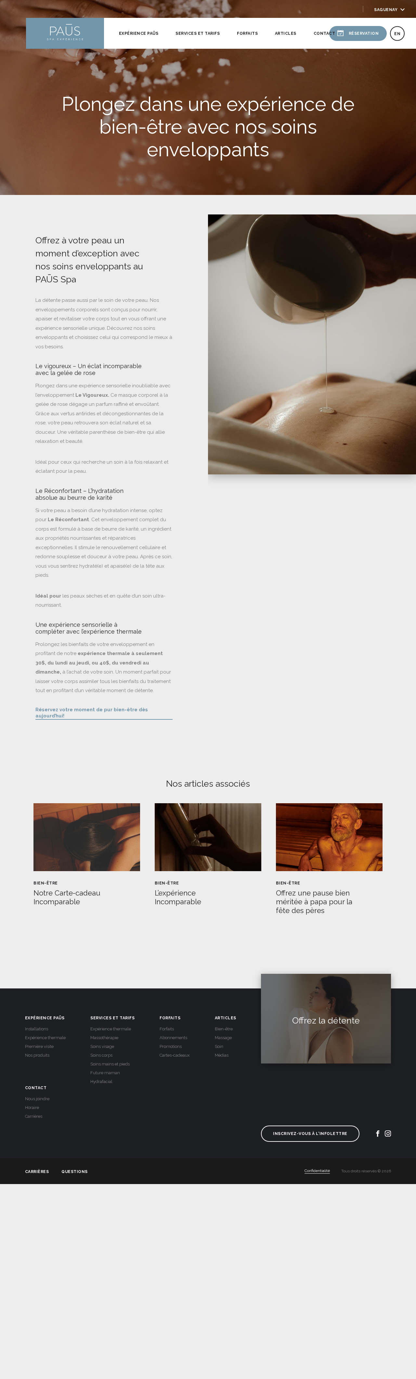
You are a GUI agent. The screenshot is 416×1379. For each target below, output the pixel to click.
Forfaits (247, 33)
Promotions (171, 1046)
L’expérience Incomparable (178, 897)
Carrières (33, 1116)
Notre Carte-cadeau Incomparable (66, 897)
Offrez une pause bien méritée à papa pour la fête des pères (314, 902)
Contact (324, 33)
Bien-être (45, 883)
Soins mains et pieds (110, 1064)
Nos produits (37, 1055)
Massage (223, 1037)
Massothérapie (104, 1037)
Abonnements (173, 1037)
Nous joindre (37, 1098)
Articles (285, 33)
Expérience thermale (45, 1037)
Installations (36, 1028)
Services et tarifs (198, 33)
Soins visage (102, 1046)
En (397, 33)
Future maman (105, 1072)
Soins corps (101, 1055)
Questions (74, 1171)
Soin (219, 1046)
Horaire (32, 1107)
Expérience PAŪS (139, 33)
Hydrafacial (101, 1081)
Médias (221, 1055)
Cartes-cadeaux (175, 1055)
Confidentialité (317, 1170)
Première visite (39, 1046)
